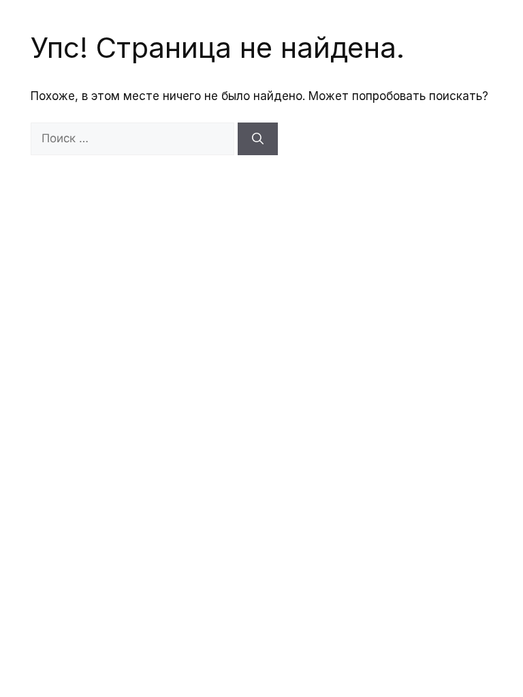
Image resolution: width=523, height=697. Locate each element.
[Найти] (258, 139)
